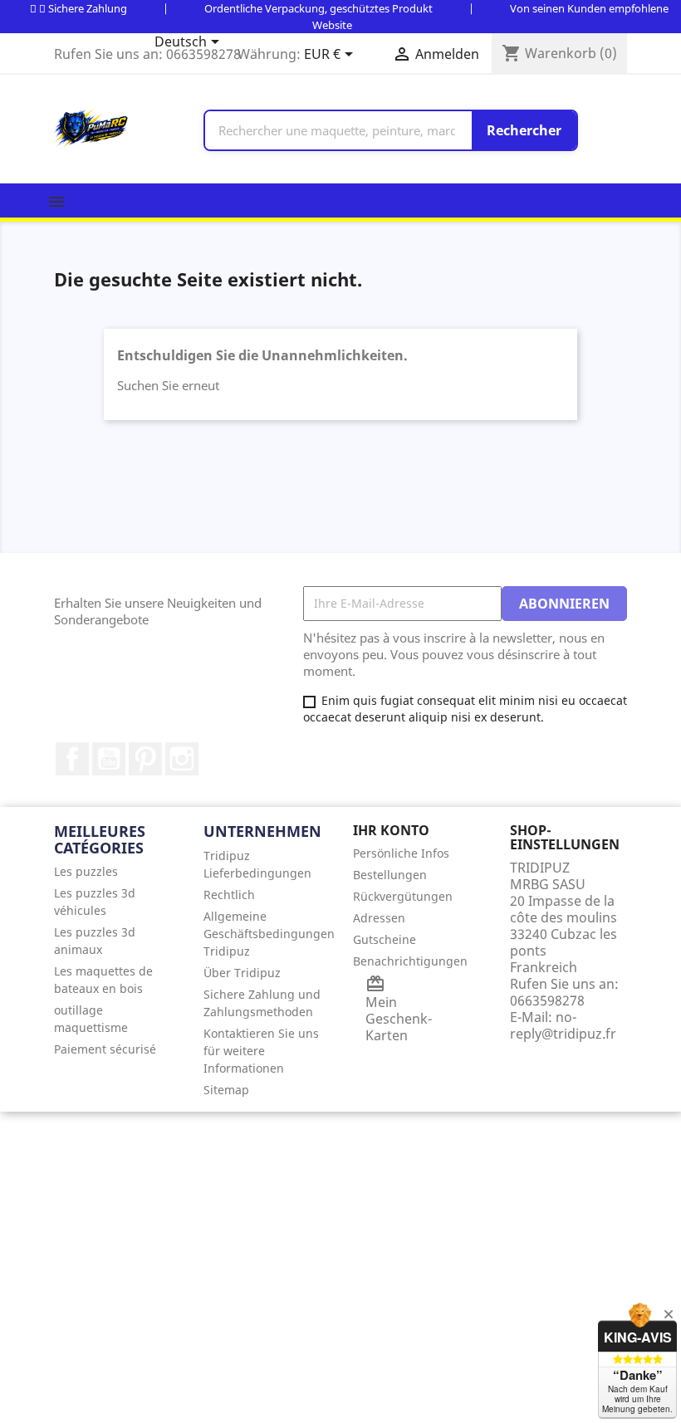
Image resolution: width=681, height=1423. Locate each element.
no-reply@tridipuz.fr (563, 1025)
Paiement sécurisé (105, 1049)
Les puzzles (86, 871)
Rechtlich (229, 894)
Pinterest (145, 758)
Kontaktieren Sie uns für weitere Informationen (261, 1050)
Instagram (181, 758)
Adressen (379, 918)
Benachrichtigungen (410, 961)
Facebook (72, 758)
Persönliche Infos (401, 853)
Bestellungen (390, 875)
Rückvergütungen (403, 896)
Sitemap (226, 1090)
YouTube (108, 758)
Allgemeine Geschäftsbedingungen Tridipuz (269, 933)
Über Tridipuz (242, 972)
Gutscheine (384, 939)
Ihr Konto (391, 830)
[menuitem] (116, 871)
